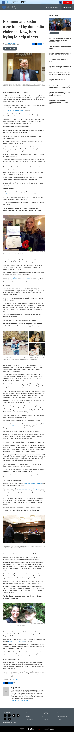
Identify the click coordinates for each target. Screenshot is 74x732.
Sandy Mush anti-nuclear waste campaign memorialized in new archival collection (60, 86)
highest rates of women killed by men (29, 489)
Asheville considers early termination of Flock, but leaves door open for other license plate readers (60, 94)
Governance (60, 713)
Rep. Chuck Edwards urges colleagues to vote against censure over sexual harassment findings (60, 40)
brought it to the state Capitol (16, 641)
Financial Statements (62, 716)
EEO (43, 716)
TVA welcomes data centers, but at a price (58, 60)
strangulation (13, 278)
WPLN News (15, 679)
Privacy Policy (45, 713)
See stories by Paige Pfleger (19, 700)
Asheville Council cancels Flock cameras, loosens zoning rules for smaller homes (60, 54)
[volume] (8, 7)
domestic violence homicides (33, 483)
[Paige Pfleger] (6, 691)
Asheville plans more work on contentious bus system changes (58, 80)
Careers (59, 719)
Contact (28, 716)
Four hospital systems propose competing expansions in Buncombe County (58, 102)
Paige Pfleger (11, 43)
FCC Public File (45, 719)
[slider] (10, 7)
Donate (68, 2)
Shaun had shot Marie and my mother (14, 110)
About (27, 713)
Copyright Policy (30, 719)
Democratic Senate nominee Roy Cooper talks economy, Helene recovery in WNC (59, 73)
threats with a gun (25, 278)
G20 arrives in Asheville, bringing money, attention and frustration (60, 67)
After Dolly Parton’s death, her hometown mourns (60, 47)
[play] (4, 7)
